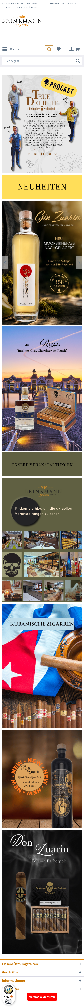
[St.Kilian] (42, 263)
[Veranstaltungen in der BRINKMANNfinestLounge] (42, 539)
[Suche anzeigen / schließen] (49, 49)
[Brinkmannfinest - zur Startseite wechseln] (22, 24)
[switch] (8, 1001)
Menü (14, 49)
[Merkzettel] (59, 49)
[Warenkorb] (78, 49)
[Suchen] (78, 61)
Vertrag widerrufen (42, 997)
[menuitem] (10, 49)
